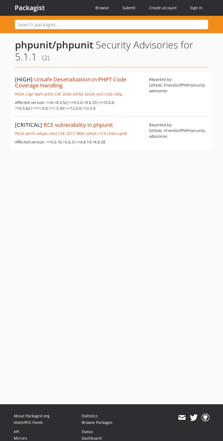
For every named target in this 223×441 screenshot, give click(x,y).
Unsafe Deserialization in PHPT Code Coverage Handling (70, 82)
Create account (162, 7)
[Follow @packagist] (194, 417)
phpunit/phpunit (54, 44)
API (16, 431)
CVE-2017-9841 (71, 133)
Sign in (196, 7)
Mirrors (20, 438)
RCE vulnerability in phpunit (78, 124)
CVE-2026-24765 (68, 94)
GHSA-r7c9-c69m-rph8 (106, 133)
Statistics (90, 415)
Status (87, 431)
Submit (128, 7)
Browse (102, 7)
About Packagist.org (31, 415)
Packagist (30, 7)
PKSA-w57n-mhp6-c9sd (36, 133)
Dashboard (92, 438)
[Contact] (182, 417)
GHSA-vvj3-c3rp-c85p (104, 94)
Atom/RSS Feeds (28, 422)
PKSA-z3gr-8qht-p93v (34, 94)
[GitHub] (205, 417)
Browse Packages (97, 422)
